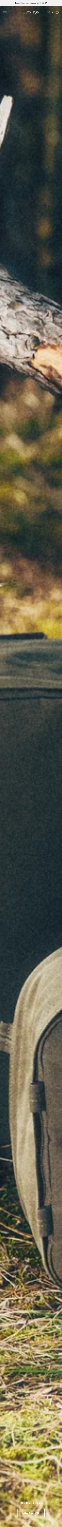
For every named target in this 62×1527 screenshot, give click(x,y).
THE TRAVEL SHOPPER (31, 1513)
